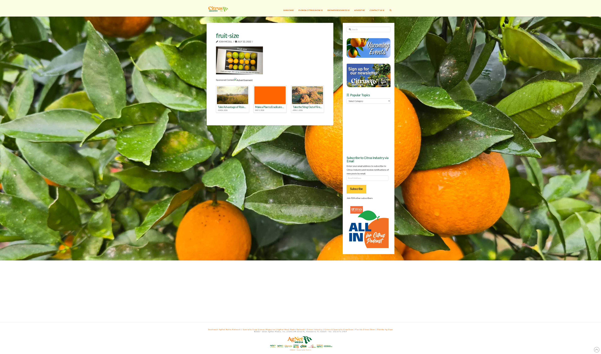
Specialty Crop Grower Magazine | (260, 329)
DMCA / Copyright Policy (300, 350)
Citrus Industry (315, 329)
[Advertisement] (370, 129)
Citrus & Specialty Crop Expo (339, 329)
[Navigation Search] (390, 8)
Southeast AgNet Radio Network (224, 329)
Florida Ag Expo (385, 329)
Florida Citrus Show (365, 329)
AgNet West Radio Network (291, 329)
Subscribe (356, 188)
